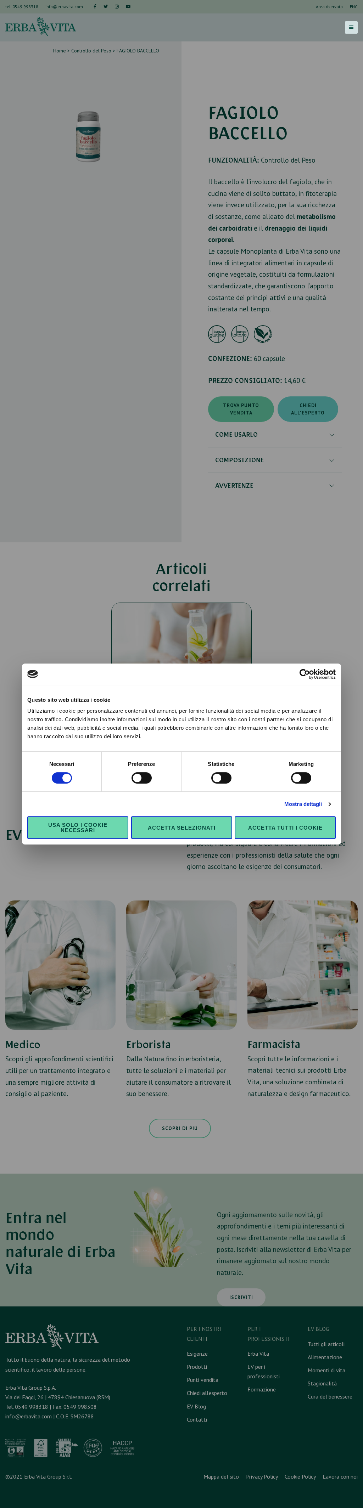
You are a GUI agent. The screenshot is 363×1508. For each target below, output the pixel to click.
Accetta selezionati (182, 828)
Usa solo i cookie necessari (77, 827)
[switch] (142, 778)
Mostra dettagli (303, 804)
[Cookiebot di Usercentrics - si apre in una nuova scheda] (305, 674)
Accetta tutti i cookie (285, 828)
